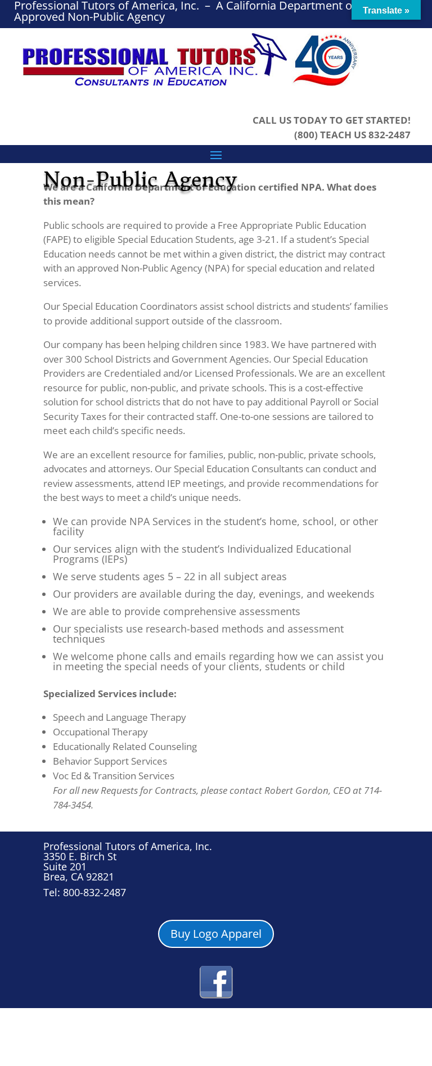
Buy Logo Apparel (216, 933)
